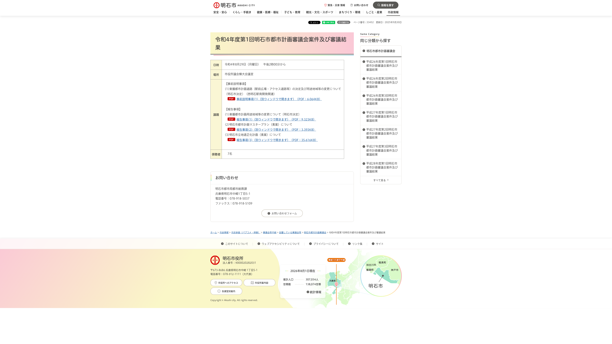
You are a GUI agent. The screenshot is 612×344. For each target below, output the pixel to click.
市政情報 (224, 232)
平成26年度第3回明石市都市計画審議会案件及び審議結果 (382, 99)
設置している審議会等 (290, 232)
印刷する (345, 22)
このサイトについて (236, 244)
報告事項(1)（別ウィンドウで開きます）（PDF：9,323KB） (276, 119)
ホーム (213, 232)
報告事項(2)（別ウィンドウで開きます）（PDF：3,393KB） (276, 129)
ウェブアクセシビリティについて (281, 244)
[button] (334, 5)
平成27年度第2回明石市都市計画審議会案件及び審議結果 (382, 133)
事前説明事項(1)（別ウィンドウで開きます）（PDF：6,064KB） (279, 99)
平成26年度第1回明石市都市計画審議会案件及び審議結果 (382, 65)
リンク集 (357, 244)
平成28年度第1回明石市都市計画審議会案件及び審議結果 (382, 167)
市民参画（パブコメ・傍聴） (245, 232)
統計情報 (315, 292)
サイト (380, 244)
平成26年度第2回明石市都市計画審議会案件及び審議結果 (382, 82)
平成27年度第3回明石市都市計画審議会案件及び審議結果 (382, 150)
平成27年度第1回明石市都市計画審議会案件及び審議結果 (382, 116)
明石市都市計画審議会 (381, 51)
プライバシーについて (326, 244)
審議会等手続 (269, 232)
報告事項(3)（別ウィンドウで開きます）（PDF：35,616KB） (277, 140)
